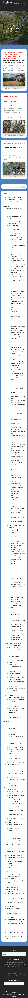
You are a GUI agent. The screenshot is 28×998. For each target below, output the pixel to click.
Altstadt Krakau (14, 836)
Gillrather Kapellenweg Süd (15, 216)
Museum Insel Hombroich (15, 666)
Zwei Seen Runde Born (16, 515)
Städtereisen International (12, 822)
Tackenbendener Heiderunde (18, 444)
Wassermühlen (12, 58)
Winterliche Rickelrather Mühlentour (15, 844)
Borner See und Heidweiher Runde (14, 930)
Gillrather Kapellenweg (14, 225)
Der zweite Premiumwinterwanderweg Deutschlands (15, 732)
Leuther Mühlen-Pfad (16, 506)
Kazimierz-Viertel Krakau (17, 838)
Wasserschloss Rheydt (16, 626)
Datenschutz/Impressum (12, 204)
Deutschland (6, 52)
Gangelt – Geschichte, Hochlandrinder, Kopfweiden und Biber (17, 357)
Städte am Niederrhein (12, 695)
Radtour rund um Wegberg (15, 649)
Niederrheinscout (8, 2)
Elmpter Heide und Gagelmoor (16, 221)
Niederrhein (16, 56)
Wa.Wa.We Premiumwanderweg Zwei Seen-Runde (17, 456)
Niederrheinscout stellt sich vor (13, 197)
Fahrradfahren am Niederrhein (13, 643)
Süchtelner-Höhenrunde (16, 467)
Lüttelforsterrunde (15, 381)
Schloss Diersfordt (13, 686)
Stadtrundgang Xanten (14, 706)
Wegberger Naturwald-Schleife (12, 147)
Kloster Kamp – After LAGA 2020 (17, 684)
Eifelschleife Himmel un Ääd (15, 756)
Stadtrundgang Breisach (15, 768)
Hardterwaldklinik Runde (17, 624)
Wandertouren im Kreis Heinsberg (17, 237)
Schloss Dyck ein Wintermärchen (16, 681)
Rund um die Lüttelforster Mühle (14, 855)
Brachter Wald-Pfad (16, 475)
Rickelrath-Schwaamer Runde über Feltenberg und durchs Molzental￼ (18, 266)
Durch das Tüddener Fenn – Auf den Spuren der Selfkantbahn (17, 369)
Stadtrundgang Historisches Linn (16, 697)
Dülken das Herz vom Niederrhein (17, 699)
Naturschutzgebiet (8, 56)
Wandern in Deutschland (12, 723)
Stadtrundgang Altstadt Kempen (17, 715)
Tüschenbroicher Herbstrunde (18, 404)
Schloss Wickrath (15, 633)
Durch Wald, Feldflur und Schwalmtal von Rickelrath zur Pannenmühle (17, 363)
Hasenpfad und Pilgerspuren (17, 539)
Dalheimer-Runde (15, 314)
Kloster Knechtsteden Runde (17, 586)
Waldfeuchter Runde (16, 347)
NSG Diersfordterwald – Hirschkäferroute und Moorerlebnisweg (16, 616)
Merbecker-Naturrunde (14, 218)
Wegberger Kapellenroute (15, 645)
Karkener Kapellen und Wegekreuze (15, 874)
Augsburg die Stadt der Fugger (16, 771)
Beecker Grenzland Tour (16, 254)
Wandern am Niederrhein (12, 232)
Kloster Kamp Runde (16, 541)
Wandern (5, 58)
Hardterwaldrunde (15, 601)
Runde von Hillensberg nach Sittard (15, 919)
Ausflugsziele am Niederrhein (13, 652)
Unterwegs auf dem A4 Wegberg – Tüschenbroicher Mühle (17, 318)
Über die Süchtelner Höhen (17, 508)
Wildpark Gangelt (13, 653)
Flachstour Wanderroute (16, 252)
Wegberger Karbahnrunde (17, 340)
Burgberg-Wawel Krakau (17, 840)
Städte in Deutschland (11, 766)
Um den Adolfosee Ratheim (17, 349)
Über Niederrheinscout (11, 195)
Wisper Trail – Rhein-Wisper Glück (17, 762)
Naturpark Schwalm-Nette (10, 54)
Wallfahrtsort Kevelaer (14, 704)
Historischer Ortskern (16, 52)
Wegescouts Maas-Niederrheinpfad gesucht (14, 975)
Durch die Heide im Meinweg (15, 223)
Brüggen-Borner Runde (16, 442)
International (7, 787)
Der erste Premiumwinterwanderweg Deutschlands (15, 726)
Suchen (23, 186)
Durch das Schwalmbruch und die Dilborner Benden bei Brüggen (18, 487)
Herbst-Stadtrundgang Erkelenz (16, 701)
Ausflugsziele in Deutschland (13, 764)
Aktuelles (6, 843)
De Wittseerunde (15, 499)
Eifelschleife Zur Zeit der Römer (16, 747)
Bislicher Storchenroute (16, 607)
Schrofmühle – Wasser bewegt (16, 660)
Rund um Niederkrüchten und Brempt (15, 893)
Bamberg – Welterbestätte (15, 777)
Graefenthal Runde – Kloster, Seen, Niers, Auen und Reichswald (17, 545)
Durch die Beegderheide (14, 803)
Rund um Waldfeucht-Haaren (18, 326)
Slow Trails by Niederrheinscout (14, 208)
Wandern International (11, 789)
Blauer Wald (12, 671)
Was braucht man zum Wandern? (14, 199)
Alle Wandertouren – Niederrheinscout (15, 201)
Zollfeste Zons (12, 712)
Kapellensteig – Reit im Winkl (16, 736)
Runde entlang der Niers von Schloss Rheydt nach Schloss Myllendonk (18, 530)
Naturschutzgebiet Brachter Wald (17, 688)
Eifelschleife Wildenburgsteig (16, 749)
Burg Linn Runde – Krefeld (17, 588)
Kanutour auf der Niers (14, 693)
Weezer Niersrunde (15, 595)
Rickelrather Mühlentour (16, 411)
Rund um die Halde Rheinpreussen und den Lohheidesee (16, 639)
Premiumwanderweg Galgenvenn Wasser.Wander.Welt (16, 481)
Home (5, 193)
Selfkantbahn (12, 669)
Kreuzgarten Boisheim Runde (16, 214)
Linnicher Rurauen (15, 635)
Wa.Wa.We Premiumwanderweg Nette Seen (17, 471)
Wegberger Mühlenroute (14, 647)
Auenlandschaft (7, 96)
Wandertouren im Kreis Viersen (16, 413)
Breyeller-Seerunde (15, 464)
